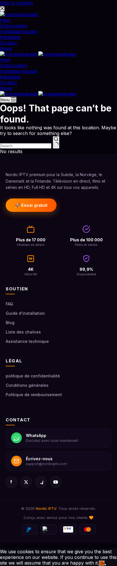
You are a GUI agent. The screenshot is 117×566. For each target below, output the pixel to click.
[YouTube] (55, 482)
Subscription (13, 65)
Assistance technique (27, 341)
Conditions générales (27, 385)
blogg (6, 88)
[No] (105, 564)
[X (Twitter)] (26, 482)
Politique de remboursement (34, 394)
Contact (8, 82)
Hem (5, 60)
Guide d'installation (25, 313)
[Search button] (56, 142)
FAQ (9, 303)
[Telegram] (41, 482)
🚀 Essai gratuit (31, 205)
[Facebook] (11, 482)
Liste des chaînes (23, 332)
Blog (10, 322)
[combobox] (25, 146)
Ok (101, 563)
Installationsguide (18, 71)
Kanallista (10, 77)
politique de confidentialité (33, 375)
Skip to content (16, 3)
